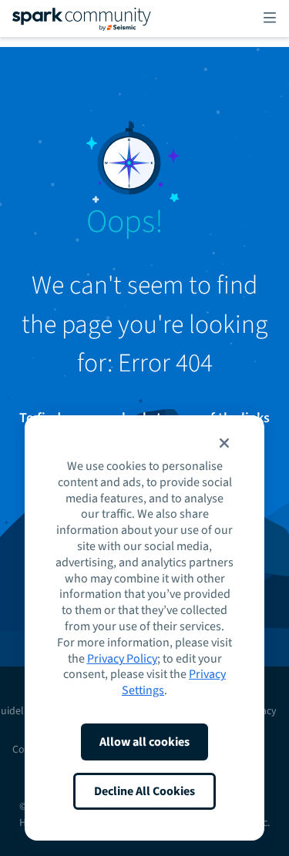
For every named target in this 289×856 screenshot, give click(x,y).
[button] (224, 443)
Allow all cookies (144, 741)
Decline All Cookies (144, 791)
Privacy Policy (122, 658)
